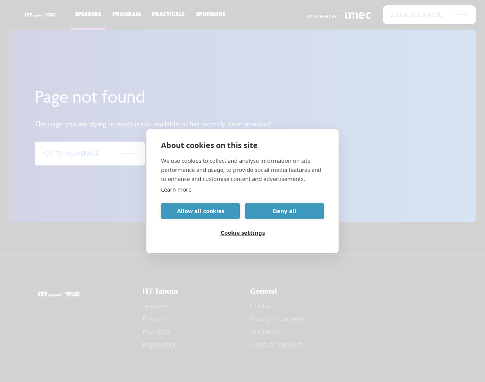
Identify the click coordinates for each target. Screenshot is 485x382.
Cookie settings (243, 232)
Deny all (284, 211)
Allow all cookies (200, 211)
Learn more (176, 189)
